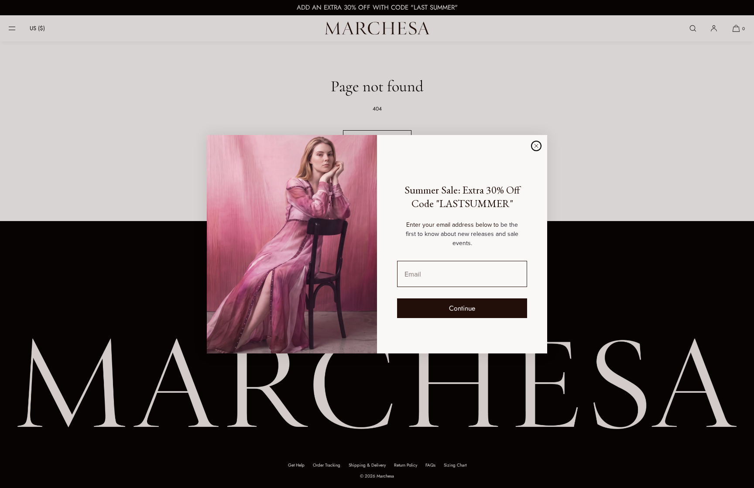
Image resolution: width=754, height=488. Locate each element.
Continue (462, 308)
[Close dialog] (536, 146)
